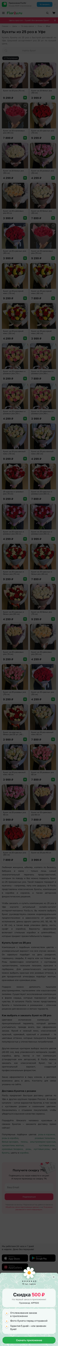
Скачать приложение (29, 1340)
